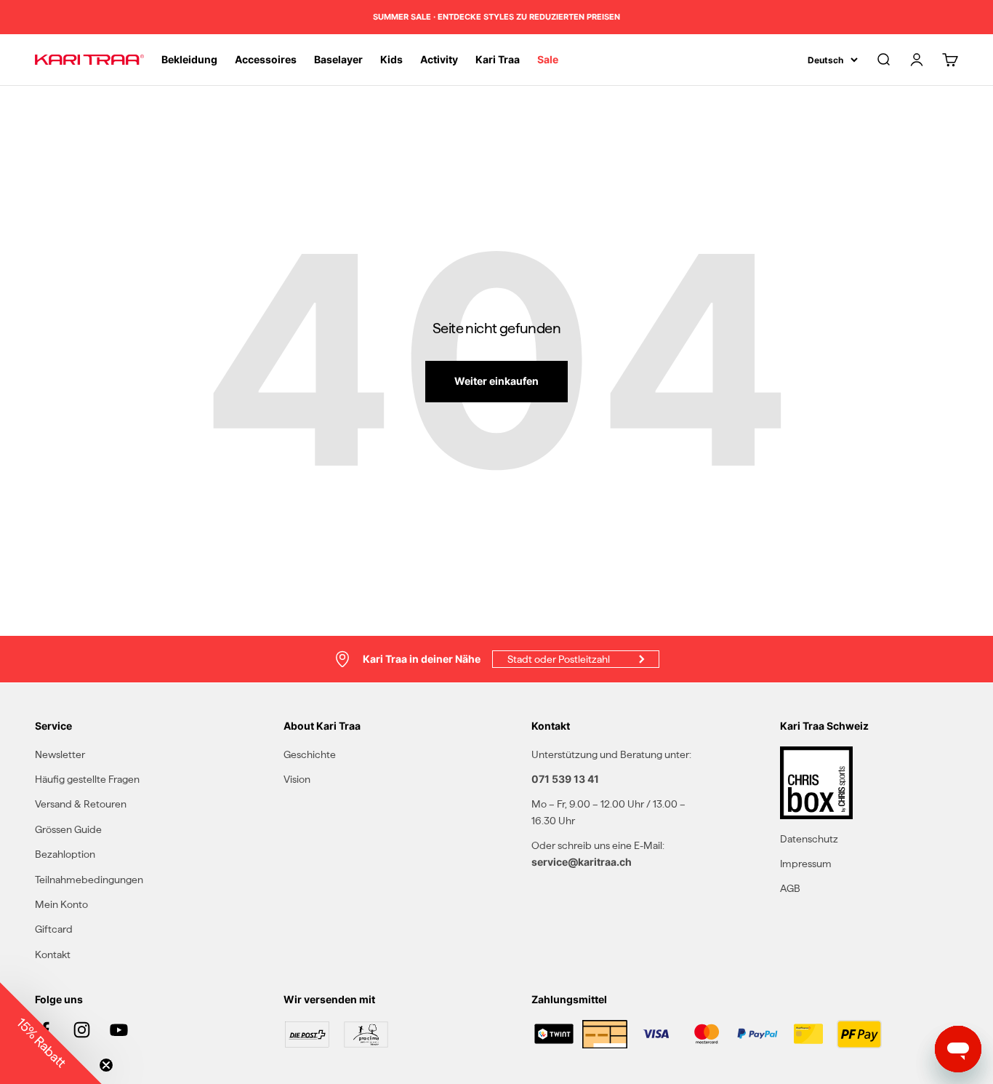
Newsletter (60, 754)
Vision (297, 779)
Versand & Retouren (80, 804)
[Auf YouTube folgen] (119, 1030)
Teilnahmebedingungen (89, 879)
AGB (790, 888)
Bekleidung (189, 59)
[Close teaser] (106, 1065)
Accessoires (266, 59)
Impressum (806, 863)
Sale (547, 59)
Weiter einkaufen (496, 381)
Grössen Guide (68, 829)
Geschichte (310, 754)
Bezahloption (65, 854)
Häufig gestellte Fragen (87, 779)
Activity (439, 59)
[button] (51, 1033)
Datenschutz (809, 839)
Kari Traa (497, 59)
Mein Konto (61, 904)
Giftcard (54, 929)
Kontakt (53, 954)
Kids (391, 59)
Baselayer (338, 59)
